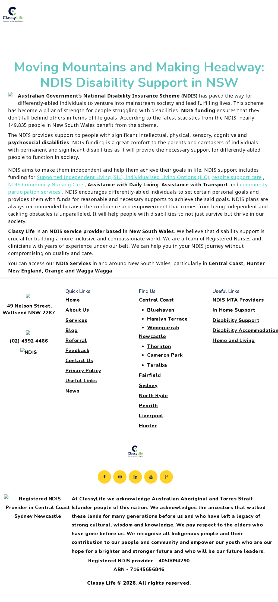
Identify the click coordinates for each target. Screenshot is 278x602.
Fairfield (150, 375)
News (72, 391)
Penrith (148, 405)
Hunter (148, 425)
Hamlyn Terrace (167, 319)
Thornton (159, 346)
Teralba (157, 365)
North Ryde (153, 395)
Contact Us (79, 360)
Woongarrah (163, 327)
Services (76, 320)
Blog (71, 330)
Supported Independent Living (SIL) (79, 177)
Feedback (77, 350)
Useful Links (81, 380)
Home (72, 300)
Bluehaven (161, 310)
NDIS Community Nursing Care (45, 184)
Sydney (148, 385)
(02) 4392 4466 (29, 341)
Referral (76, 340)
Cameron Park (165, 355)
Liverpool (151, 415)
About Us (77, 310)
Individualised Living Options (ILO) (166, 177)
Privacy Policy (83, 370)
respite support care (237, 177)
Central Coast (156, 300)
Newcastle (152, 336)
